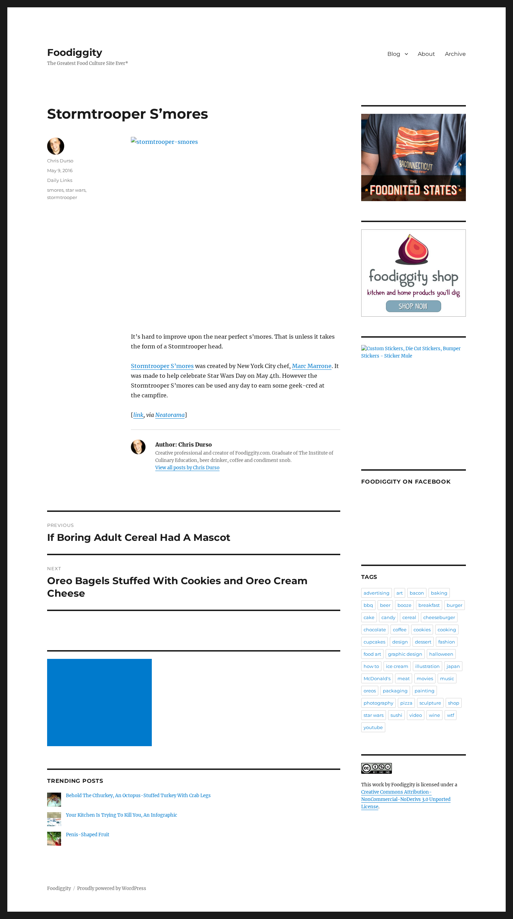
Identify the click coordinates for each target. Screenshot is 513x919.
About (426, 54)
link (138, 414)
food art (372, 654)
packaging (395, 690)
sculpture (430, 703)
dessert (423, 642)
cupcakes (374, 642)
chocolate (375, 629)
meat (403, 678)
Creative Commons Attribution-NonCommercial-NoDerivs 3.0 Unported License (406, 799)
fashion (446, 642)
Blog (393, 54)
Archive (455, 54)
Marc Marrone (312, 365)
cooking (447, 629)
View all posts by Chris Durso (187, 468)
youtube (373, 727)
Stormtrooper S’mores (162, 365)
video (415, 715)
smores (55, 190)
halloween (441, 654)
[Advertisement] (100, 703)
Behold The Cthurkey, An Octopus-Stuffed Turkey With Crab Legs (138, 796)
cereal (409, 617)
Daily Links (59, 180)
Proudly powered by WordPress (111, 888)
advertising (376, 593)
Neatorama (170, 414)
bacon (417, 593)
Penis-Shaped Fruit (87, 835)
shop (453, 703)
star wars (76, 190)
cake (369, 617)
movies (425, 678)
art (399, 593)
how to (371, 666)
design (400, 642)
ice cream (397, 666)
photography (378, 703)
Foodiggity (74, 52)
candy (388, 617)
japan (453, 666)
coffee (400, 629)
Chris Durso (60, 160)
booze (404, 605)
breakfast (429, 605)
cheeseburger (439, 617)
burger (454, 605)
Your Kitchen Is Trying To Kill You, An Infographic (121, 815)
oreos (370, 690)
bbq (368, 605)
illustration (427, 666)
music (447, 678)
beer (385, 605)
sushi (396, 715)
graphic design (405, 654)
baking (439, 593)
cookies (422, 629)
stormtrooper (62, 197)
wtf (450, 715)
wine (434, 715)
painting (424, 690)
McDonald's (377, 678)
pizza (406, 703)
